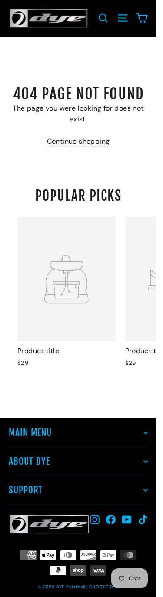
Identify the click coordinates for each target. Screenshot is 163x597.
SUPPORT (26, 490)
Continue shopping (78, 141)
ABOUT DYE (29, 461)
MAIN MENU (30, 432)
